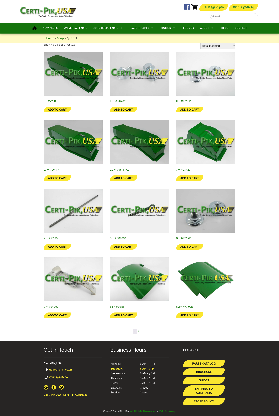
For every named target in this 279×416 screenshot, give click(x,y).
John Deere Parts (105, 28)
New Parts (50, 28)
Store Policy (204, 401)
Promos (188, 28)
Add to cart (57, 109)
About (204, 28)
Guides (166, 28)
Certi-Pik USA (52, 394)
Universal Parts (75, 28)
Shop (60, 38)
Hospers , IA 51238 (60, 369)
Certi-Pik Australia (75, 394)
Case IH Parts (139, 28)
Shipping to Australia (204, 391)
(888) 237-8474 (243, 7)
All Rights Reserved (143, 411)
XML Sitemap (167, 411)
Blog (225, 28)
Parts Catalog (204, 363)
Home (50, 38)
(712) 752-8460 (213, 7)
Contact (241, 28)
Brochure (204, 372)
